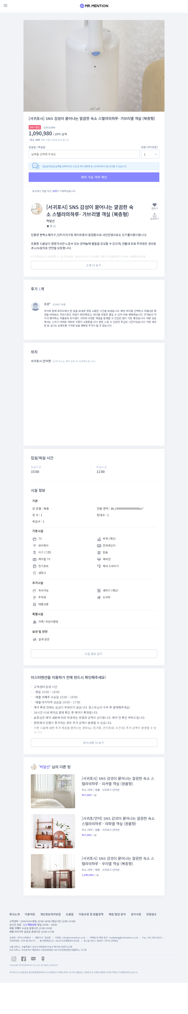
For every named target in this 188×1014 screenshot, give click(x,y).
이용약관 (30, 914)
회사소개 (14, 914)
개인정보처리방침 (50, 914)
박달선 (50, 221)
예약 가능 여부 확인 (94, 177)
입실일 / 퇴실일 (37, 147)
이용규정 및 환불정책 (91, 914)
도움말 (70, 914)
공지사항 (136, 914)
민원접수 (151, 914)
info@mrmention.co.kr (74, 937)
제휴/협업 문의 (117, 914)
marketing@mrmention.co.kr (123, 937)
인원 (149, 147)
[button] (157, 66)
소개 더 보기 (93, 265)
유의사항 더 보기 (93, 742)
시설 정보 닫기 (93, 653)
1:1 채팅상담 (30, 924)
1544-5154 (26, 921)
